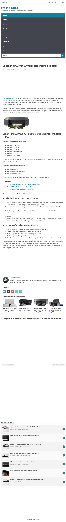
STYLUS (4, 33)
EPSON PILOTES (9, 8)
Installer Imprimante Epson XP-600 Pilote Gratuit (23, 470)
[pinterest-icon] (63, 2)
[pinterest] (12, 291)
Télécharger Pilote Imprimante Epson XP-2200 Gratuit (24, 462)
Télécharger (41, 159)
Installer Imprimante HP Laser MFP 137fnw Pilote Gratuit (25, 444)
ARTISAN (5, 28)
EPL (3, 50)
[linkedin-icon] (59, 2)
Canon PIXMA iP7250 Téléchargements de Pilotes (20, 189)
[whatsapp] (16, 291)
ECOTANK (5, 24)
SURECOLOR (6, 37)
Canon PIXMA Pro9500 (10, 98)
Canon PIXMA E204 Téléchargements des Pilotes (20, 187)
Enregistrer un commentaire (19, 69)
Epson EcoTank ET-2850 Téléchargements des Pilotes (24, 453)
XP (3, 46)
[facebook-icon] (48, 2)
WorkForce (6, 41)
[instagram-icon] (56, 2)
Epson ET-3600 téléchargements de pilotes (32, 194)
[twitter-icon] (52, 2)
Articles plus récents (8, 364)
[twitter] (8, 291)
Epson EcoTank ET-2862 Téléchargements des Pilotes (24, 435)
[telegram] (20, 291)
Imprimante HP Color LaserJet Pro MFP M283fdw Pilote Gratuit (27, 426)
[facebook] (4, 291)
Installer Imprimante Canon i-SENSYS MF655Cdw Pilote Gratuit (27, 479)
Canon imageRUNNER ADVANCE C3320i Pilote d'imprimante (23, 184)
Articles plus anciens (58, 364)
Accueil (5, 15)
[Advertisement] (33, 84)
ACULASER (5, 19)
